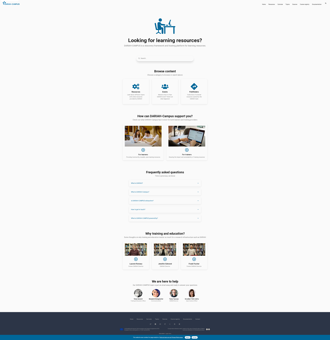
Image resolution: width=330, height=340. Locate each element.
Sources (294, 4)
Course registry (304, 4)
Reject (187, 337)
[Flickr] (155, 324)
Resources (271, 4)
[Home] (11, 3)
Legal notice (168, 333)
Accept (195, 337)
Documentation (316, 4)
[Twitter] (150, 324)
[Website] (179, 324)
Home (264, 4)
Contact (197, 319)
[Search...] (325, 3)
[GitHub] (165, 324)
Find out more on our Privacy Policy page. (171, 337)
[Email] (174, 324)
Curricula (280, 4)
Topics (287, 4)
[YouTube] (160, 324)
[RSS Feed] (169, 324)
